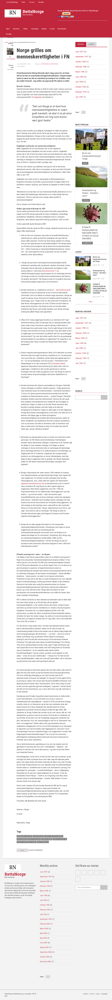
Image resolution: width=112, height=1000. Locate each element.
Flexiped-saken (59, 363)
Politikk (86, 200)
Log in (22, 850)
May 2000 (43, 938)
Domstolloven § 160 (59, 839)
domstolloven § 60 (63, 290)
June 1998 (79, 77)
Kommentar (62, 29)
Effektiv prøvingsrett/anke (26, 842)
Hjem (8, 29)
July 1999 (79, 97)
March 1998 (79, 72)
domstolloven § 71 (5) (50, 271)
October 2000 (44, 957)
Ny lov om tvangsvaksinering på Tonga (91, 156)
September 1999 (46, 919)
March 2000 (44, 928)
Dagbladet (38, 97)
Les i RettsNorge (12, 2)
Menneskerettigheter (24, 836)
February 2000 (45, 924)
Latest (91, 44)
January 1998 (80, 62)
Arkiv (23, 2)
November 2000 (45, 961)
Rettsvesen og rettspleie (49, 64)
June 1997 (79, 52)
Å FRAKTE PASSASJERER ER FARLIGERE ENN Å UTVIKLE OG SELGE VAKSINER (90, 233)
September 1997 (81, 57)
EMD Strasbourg (42, 842)
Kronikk (8, 34)
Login (97, 994)
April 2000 (43, 933)
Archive (81, 44)
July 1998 (79, 82)
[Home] (13, 13)
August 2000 (44, 947)
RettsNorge (33, 11)
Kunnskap (34, 29)
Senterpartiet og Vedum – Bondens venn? (90, 193)
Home (6, 42)
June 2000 (43, 943)
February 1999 (80, 92)
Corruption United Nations (54, 836)
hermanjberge (11, 59)
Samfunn (16, 29)
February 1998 (80, 67)
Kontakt (41, 2)
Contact (85, 994)
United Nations (38, 836)
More (91, 301)
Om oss (31, 2)
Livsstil (52, 29)
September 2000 (46, 952)
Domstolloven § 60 (34, 839)
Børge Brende (21, 839)
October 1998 (80, 87)
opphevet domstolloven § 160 (32, 483)
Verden (44, 29)
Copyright (104, 994)
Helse (25, 29)
